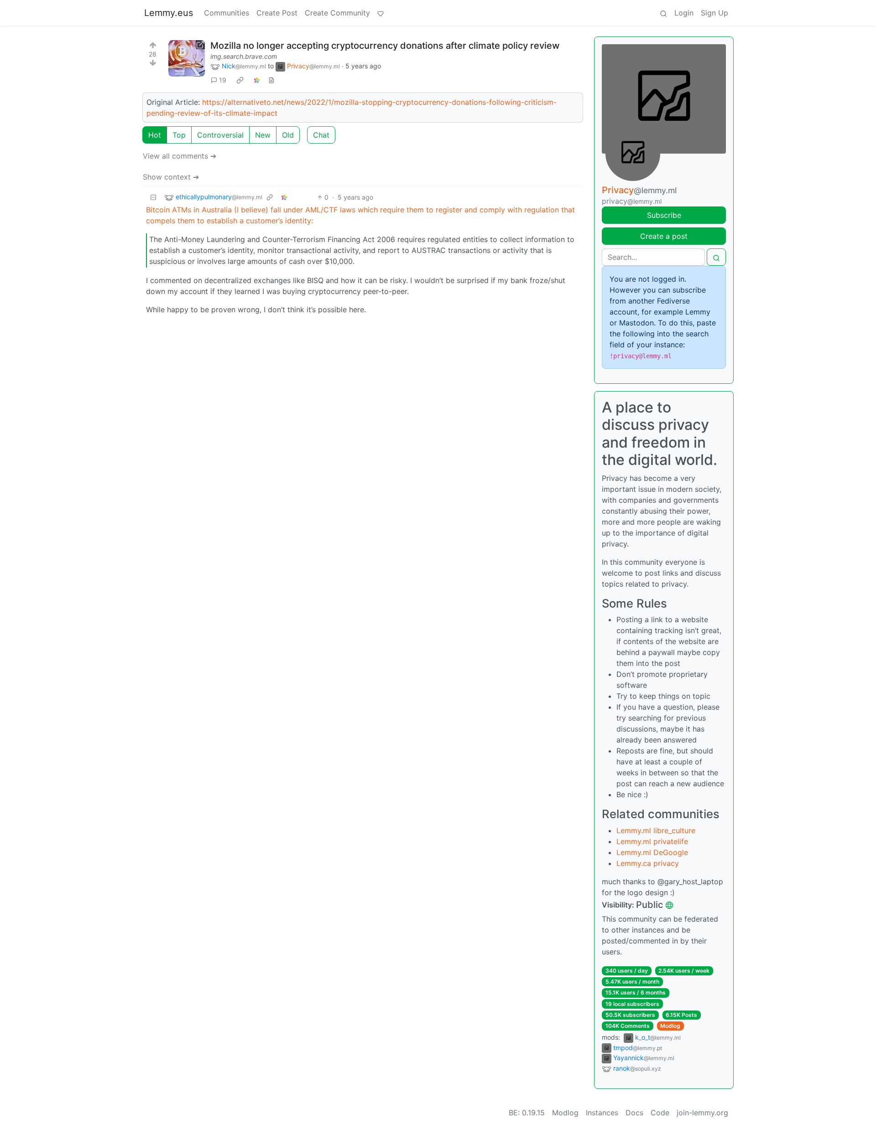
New (263, 134)
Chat (321, 134)
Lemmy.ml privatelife (652, 841)
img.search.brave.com (243, 56)
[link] (240, 80)
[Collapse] (153, 197)
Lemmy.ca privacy (647, 863)
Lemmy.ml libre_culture (655, 830)
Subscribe (664, 215)
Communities (226, 12)
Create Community (337, 12)
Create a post (664, 236)
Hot (154, 134)
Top (179, 134)
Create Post (276, 12)
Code (660, 1112)
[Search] (663, 13)
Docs (634, 1112)
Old (288, 134)
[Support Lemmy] (380, 13)
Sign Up (714, 12)
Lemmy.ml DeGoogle (652, 852)
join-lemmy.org (702, 1112)
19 (222, 80)
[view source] (271, 80)
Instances (602, 1112)
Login (684, 12)
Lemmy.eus (168, 12)
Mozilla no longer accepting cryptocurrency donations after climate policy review (385, 45)
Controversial (220, 134)
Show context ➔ (171, 176)
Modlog (670, 1025)
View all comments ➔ (179, 155)
